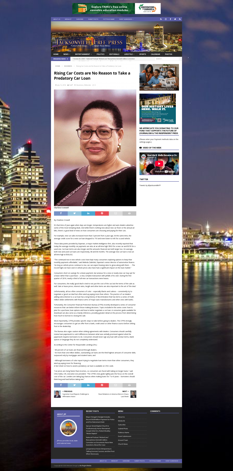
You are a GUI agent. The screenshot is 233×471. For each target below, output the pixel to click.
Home (55, 54)
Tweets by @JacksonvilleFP (150, 185)
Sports (142, 54)
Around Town (123, 440)
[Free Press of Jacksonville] (116, 50)
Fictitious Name (108, 19)
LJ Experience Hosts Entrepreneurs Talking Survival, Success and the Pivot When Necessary (100, 451)
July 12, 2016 (61, 85)
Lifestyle (128, 54)
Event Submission (125, 19)
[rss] (180, 19)
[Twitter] (175, 19)
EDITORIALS (114, 54)
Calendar (155, 54)
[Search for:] (167, 59)
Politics (100, 54)
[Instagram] (166, 19)
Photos (168, 54)
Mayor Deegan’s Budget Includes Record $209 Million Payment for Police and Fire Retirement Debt (100, 419)
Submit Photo (93, 19)
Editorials (87, 85)
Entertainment (82, 54)
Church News (123, 444)
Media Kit (68, 19)
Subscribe (79, 19)
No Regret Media (85, 466)
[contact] (161, 19)
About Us (56, 19)
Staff (71, 85)
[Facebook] (170, 19)
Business (80, 85)
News (65, 54)
